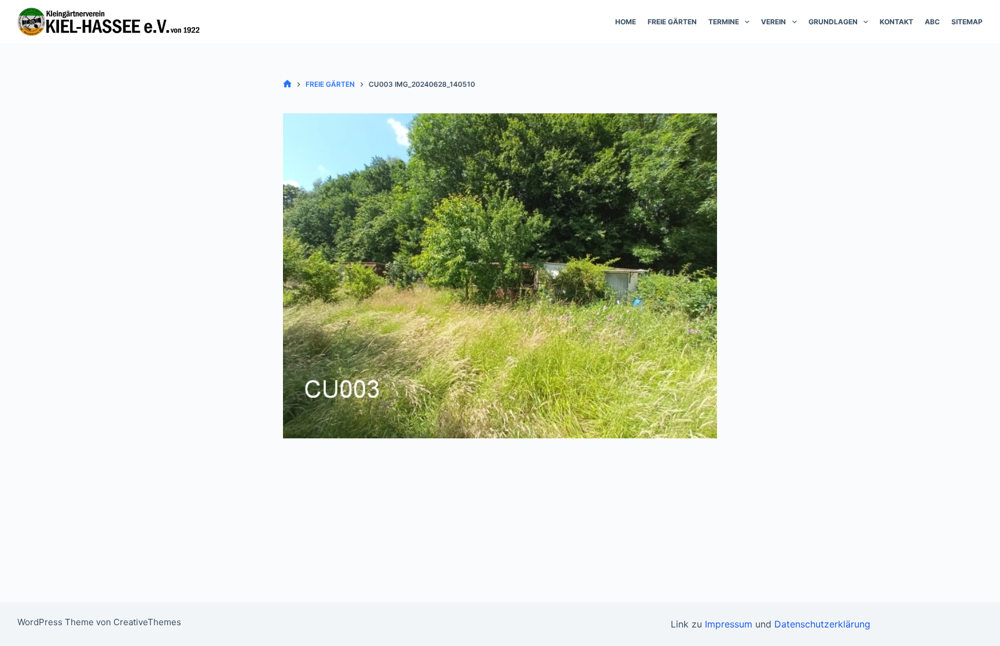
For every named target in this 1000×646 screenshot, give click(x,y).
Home (625, 21)
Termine (723, 21)
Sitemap (967, 21)
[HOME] (287, 84)
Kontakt (896, 21)
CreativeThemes (147, 622)
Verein (773, 21)
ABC (932, 21)
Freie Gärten (672, 21)
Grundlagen (833, 21)
